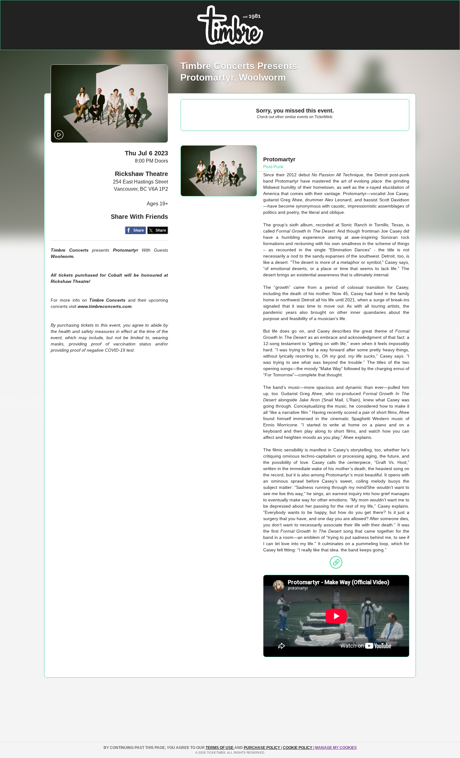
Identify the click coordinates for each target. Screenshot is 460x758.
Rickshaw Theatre (141, 173)
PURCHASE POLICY (262, 747)
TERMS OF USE (220, 747)
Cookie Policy (298, 747)
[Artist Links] (336, 564)
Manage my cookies (336, 747)
